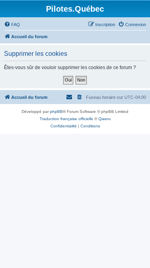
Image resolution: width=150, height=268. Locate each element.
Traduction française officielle (66, 119)
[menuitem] (12, 24)
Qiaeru (104, 119)
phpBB (56, 111)
